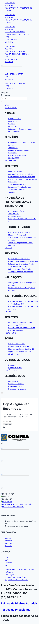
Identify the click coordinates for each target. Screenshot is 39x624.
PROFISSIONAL (10, 161)
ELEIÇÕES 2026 (11, 370)
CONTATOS (9, 42)
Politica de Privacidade (15, 609)
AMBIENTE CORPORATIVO (15, 32)
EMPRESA (8, 248)
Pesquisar (4, 93)
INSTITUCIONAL (11, 108)
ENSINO (8, 312)
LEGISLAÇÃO (10, 3)
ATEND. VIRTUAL (11, 39)
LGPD (7, 37)
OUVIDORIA (9, 5)
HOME (7, 105)
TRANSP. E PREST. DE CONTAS (17, 34)
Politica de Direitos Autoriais (19, 603)
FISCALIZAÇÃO (10, 333)
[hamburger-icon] (1, 101)
